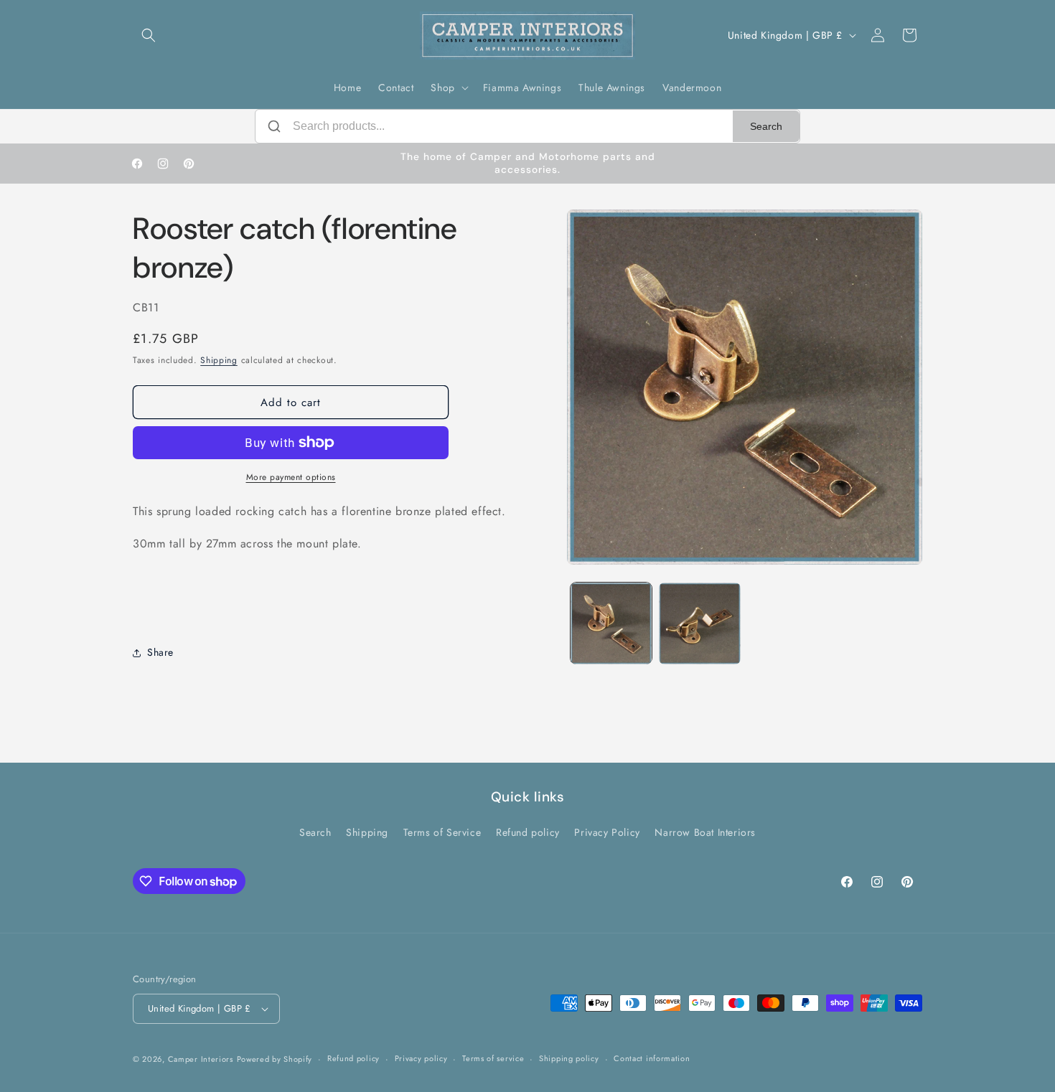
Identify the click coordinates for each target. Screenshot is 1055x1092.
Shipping (219, 360)
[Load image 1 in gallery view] (611, 623)
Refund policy (528, 832)
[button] (148, 35)
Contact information (652, 1058)
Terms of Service (442, 832)
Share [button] (160, 652)
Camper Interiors (200, 1059)
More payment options (291, 477)
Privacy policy (421, 1058)
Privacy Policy (606, 832)
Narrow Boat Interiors (705, 832)
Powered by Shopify (275, 1059)
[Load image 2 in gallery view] (699, 623)
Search (766, 126)
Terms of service (493, 1058)
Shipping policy (569, 1058)
